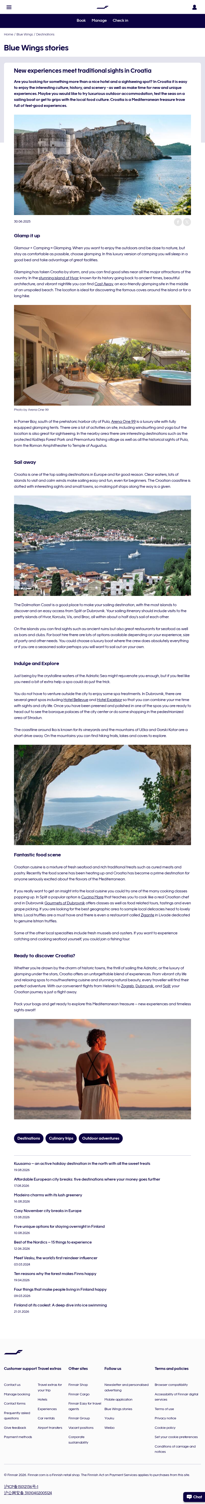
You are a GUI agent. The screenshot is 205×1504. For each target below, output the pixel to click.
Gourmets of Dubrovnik (64, 903)
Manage (99, 20)
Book (81, 20)
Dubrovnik (145, 986)
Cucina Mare (92, 897)
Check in (120, 20)
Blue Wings (24, 34)
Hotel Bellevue (76, 700)
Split (166, 986)
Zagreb (127, 986)
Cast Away (103, 284)
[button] (9, 7)
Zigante (147, 915)
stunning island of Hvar (58, 278)
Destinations (45, 34)
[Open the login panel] (194, 7)
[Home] (102, 7)
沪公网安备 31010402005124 (28, 1493)
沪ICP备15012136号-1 (21, 1487)
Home (8, 34)
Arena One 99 (123, 421)
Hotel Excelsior (109, 700)
